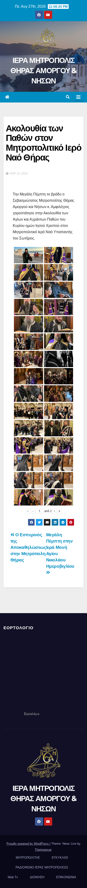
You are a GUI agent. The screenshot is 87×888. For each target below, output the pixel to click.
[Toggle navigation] (78, 97)
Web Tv (13, 877)
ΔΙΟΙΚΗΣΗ (37, 877)
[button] (68, 97)
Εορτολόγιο (31, 713)
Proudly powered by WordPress (28, 843)
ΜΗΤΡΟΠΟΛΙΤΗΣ (28, 857)
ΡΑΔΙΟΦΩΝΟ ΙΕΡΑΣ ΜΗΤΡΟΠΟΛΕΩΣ (42, 867)
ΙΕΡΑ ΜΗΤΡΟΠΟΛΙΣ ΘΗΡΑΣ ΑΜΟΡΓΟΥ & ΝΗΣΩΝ (43, 70)
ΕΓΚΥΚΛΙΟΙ (60, 857)
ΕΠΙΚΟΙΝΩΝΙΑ (66, 877)
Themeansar (43, 849)
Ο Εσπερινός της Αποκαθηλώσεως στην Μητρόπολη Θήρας (28, 547)
